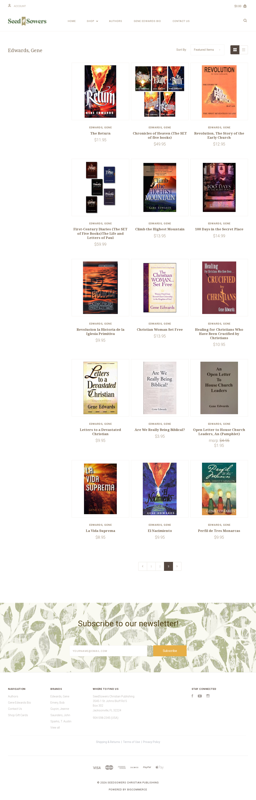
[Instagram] (208, 696)
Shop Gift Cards (18, 715)
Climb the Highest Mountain (160, 229)
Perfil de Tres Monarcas (219, 531)
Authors (115, 21)
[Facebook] (192, 696)
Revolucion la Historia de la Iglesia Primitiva (100, 332)
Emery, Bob (57, 702)
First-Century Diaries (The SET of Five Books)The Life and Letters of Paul (100, 233)
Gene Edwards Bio (147, 21)
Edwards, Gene (59, 696)
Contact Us (181, 21)
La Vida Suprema (100, 531)
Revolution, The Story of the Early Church (219, 135)
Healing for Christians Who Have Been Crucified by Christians (219, 334)
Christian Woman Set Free (160, 330)
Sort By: (181, 49)
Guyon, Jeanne (59, 708)
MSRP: (214, 440)
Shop (91, 21)
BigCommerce (137, 789)
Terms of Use (131, 742)
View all (55, 727)
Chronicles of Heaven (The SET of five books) (160, 135)
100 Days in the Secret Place (219, 229)
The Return (100, 133)
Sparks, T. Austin (60, 721)
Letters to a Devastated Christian (100, 432)
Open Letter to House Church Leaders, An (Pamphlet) (219, 432)
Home (72, 21)
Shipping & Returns (108, 742)
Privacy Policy (151, 742)
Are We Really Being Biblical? (160, 430)
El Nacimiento (160, 531)
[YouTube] (200, 696)
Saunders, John (60, 715)
